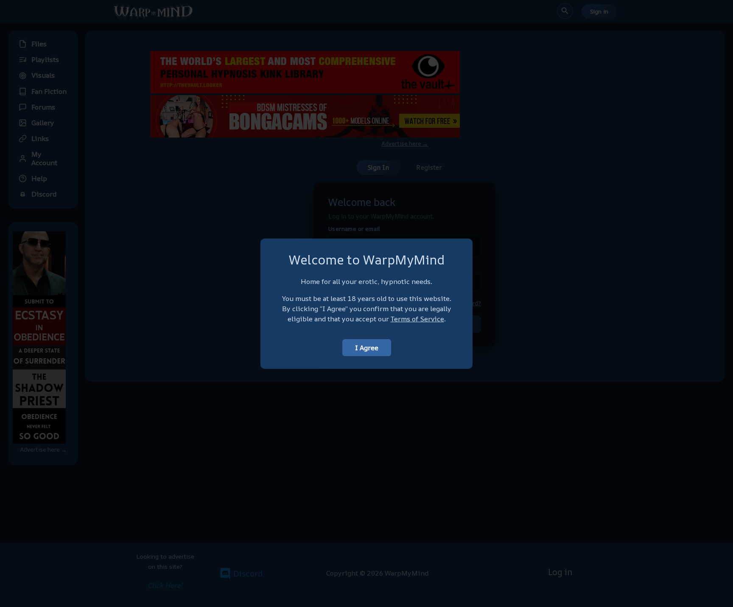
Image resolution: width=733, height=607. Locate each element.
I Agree (366, 347)
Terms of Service (417, 318)
